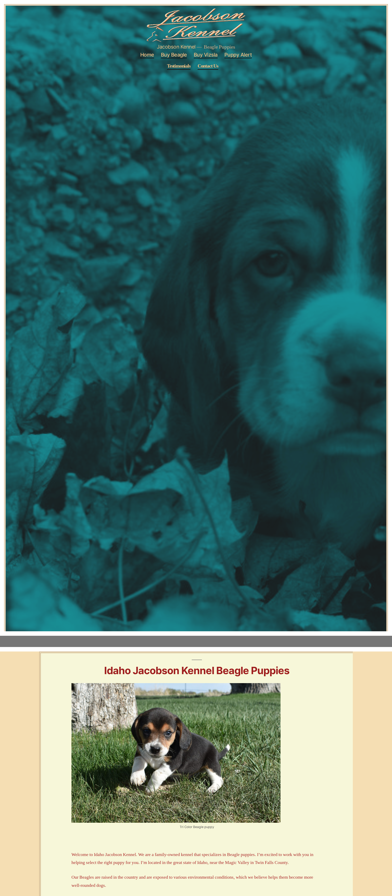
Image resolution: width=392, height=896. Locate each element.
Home (147, 55)
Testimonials (178, 66)
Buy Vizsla (206, 55)
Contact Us (208, 66)
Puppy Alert (238, 55)
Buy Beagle (174, 55)
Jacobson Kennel (176, 47)
